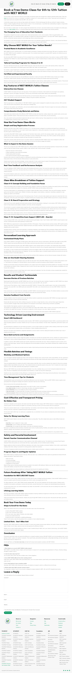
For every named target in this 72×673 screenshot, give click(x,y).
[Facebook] (64, 670)
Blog (48, 4)
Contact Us (53, 4)
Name (5, 594)
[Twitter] (66, 670)
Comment (6, 577)
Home (32, 4)
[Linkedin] (69, 670)
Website (5, 604)
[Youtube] (67, 670)
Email (5, 599)
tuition (5, 18)
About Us (38, 4)
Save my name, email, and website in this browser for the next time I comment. (22, 609)
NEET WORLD (13, 29)
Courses (43, 4)
